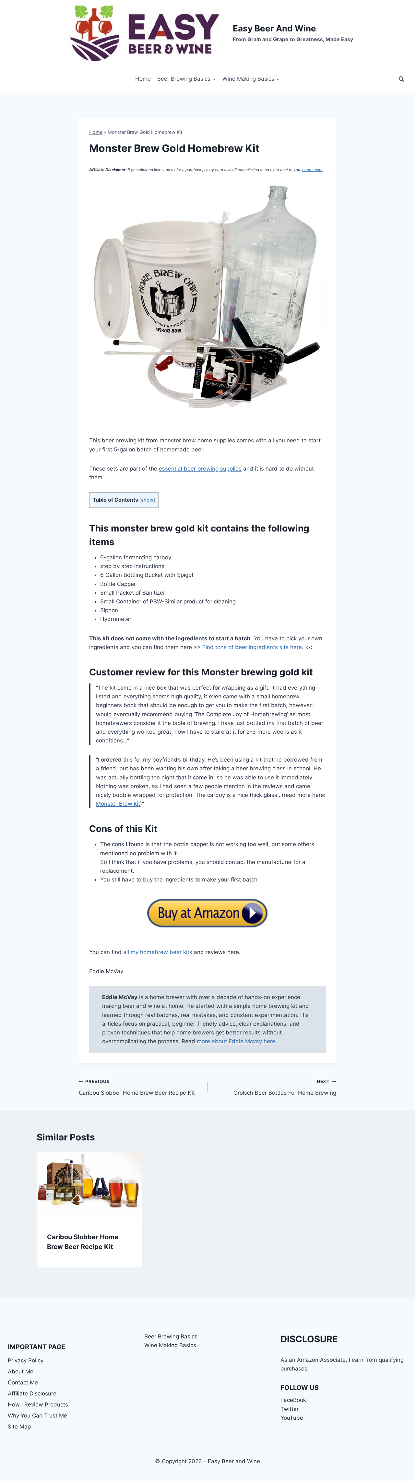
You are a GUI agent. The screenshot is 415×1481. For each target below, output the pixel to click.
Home (143, 79)
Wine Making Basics (170, 1345)
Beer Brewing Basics (170, 1336)
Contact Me (23, 1382)
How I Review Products (38, 1404)
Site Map (19, 1426)
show (147, 500)
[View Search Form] (401, 79)
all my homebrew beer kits (157, 952)
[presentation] (89, 1187)
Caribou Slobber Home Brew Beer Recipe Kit (137, 1087)
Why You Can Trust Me (37, 1415)
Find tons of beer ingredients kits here (252, 647)
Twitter (289, 1409)
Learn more (312, 169)
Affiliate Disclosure (32, 1393)
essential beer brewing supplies (200, 468)
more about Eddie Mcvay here (236, 1041)
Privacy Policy (25, 1360)
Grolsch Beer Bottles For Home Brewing (284, 1087)
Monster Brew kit (118, 803)
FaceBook (293, 1400)
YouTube (291, 1418)
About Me (20, 1371)
